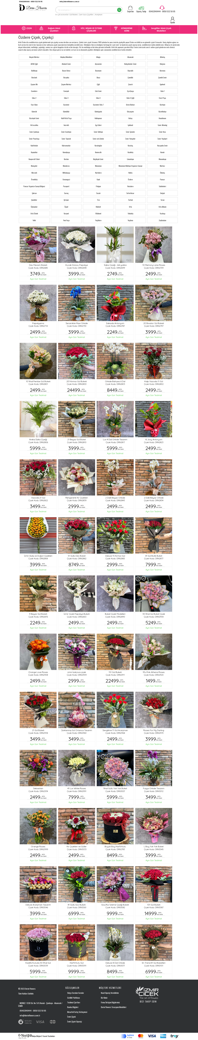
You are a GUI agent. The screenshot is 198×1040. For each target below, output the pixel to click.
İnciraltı (66, 125)
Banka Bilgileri (72, 1007)
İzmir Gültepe (98, 131)
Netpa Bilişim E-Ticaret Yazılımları (43, 1036)
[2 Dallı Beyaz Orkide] (115, 477)
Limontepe (130, 159)
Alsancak (130, 57)
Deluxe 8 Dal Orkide (115, 962)
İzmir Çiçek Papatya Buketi (77, 614)
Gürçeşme (130, 111)
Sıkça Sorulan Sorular (75, 992)
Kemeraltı (98, 152)
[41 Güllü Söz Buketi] (76, 884)
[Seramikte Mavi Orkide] (76, 303)
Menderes (66, 166)
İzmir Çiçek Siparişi (74, 1021)
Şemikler (34, 200)
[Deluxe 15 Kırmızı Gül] (115, 535)
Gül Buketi (73, 14)
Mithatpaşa (66, 172)
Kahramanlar (66, 145)
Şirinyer (66, 200)
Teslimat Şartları (73, 1002)
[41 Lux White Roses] (76, 768)
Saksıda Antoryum (115, 323)
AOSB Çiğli (34, 64)
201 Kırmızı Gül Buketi (77, 381)
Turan (162, 200)
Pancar (162, 179)
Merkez (162, 166)
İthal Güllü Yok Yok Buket (115, 788)
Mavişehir (34, 166)
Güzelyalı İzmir (34, 118)
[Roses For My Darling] (153, 710)
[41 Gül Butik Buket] (153, 535)
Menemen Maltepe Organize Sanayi (130, 166)
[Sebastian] (38, 768)
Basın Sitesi (66, 70)
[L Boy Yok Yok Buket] (153, 826)
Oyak (98, 179)
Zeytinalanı (162, 220)
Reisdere (130, 186)
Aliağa (98, 57)
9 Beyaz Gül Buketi (38, 614)
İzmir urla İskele (98, 138)
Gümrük (34, 111)
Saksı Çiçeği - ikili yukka (115, 265)
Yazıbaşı (162, 213)
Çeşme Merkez (66, 84)
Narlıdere (98, 172)
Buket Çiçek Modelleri (115, 614)
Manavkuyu (162, 159)
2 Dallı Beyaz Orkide (115, 497)
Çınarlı (130, 84)
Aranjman (98, 14)
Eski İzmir (98, 91)
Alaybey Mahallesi (66, 57)
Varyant (66, 213)
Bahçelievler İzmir (130, 64)
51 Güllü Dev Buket (77, 555)
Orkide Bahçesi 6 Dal (115, 381)
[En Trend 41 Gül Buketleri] (153, 942)
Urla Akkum (162, 206)
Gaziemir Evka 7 (98, 104)
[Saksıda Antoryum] (115, 303)
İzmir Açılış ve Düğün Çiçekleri (38, 555)
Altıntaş (162, 57)
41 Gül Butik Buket (153, 555)
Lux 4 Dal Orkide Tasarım (115, 439)
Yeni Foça (66, 220)
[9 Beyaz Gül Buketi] (38, 593)
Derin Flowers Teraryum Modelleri (113, 1007)
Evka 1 (162, 91)
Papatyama (38, 323)
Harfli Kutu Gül (77, 962)
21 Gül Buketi (38, 730)
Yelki (34, 220)
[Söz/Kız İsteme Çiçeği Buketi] (115, 884)
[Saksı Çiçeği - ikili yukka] (115, 245)
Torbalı (130, 200)
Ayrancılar (98, 64)
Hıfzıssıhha (34, 125)
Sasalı (98, 193)
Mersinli (34, 172)
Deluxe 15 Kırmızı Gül (115, 555)
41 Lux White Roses (76, 788)
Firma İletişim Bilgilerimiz (110, 1002)
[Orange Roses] (38, 826)
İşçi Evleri (98, 125)
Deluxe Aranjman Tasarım (38, 904)
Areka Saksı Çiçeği (38, 439)
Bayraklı (130, 70)
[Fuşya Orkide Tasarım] (153, 768)
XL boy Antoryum (153, 439)
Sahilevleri (162, 186)
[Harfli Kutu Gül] (76, 942)
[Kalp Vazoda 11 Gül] (153, 361)
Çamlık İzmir (162, 77)
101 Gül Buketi (153, 904)
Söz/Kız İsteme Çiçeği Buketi (115, 904)
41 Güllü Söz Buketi (77, 904)
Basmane (98, 70)
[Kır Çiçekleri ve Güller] (76, 826)
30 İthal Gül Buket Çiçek (154, 614)
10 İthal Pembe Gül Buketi (38, 381)
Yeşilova (130, 220)
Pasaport (66, 186)
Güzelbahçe (162, 111)
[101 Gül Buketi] (153, 884)
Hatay (130, 118)
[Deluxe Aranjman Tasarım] (38, 884)
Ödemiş (162, 172)
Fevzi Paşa (162, 98)
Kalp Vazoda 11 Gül (153, 381)
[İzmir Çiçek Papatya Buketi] (76, 593)
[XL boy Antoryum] (153, 419)
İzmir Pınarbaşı (34, 138)
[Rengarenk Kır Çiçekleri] (76, 477)
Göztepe (162, 104)
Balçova (162, 64)
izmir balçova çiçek (76, 672)
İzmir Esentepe (66, 131)
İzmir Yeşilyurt (162, 138)
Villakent (98, 213)
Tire (98, 200)
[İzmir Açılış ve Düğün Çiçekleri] (38, 535)
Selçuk (162, 193)
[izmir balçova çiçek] (76, 652)
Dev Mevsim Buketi (38, 265)
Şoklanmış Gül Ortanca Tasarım (76, 730)
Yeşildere (98, 220)
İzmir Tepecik (66, 138)
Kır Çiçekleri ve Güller (77, 846)
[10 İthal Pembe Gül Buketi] (38, 361)
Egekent (162, 84)
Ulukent (98, 206)
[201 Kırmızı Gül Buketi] (76, 361)
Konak (162, 152)
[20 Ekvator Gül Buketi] (153, 303)
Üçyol (66, 206)
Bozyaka (66, 77)
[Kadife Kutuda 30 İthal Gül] (38, 942)
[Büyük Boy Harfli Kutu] (115, 826)
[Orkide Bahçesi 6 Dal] (115, 361)
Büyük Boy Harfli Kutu (115, 846)
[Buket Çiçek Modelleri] (115, 593)
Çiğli (98, 84)
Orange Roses (38, 846)
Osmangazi (66, 179)
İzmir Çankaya (34, 131)
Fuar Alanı (34, 104)
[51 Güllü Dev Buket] (76, 535)
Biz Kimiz (104, 997)
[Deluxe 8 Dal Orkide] (115, 942)
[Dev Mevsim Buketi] (38, 245)
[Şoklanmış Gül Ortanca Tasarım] (76, 710)
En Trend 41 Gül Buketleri (153, 962)
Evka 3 (66, 98)
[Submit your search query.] (119, 9)
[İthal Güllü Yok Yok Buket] (115, 768)
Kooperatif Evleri (34, 159)
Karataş (130, 145)
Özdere (130, 179)
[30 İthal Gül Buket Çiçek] (153, 593)
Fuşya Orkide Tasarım (153, 788)
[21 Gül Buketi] (38, 710)
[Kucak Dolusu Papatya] (76, 245)
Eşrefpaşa (130, 91)
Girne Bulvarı (130, 104)
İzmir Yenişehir (130, 138)
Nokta (130, 172)
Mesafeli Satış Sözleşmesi (77, 1011)
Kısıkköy (130, 152)
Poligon (98, 186)
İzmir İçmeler (130, 131)
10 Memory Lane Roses (153, 265)
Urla (130, 206)
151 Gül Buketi (115, 672)
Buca (98, 77)
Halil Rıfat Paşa (66, 118)
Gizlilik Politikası (73, 997)
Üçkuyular (34, 206)
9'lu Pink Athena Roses (154, 672)
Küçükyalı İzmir (98, 159)
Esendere (34, 91)
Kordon (66, 159)
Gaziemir (66, 104)
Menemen (98, 166)
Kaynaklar (34, 152)
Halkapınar (98, 118)
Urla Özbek (34, 213)
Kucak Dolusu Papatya (76, 265)
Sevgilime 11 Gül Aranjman (115, 730)
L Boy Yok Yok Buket (154, 846)
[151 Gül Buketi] (115, 652)
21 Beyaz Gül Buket (76, 439)
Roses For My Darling (153, 730)
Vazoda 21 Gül (38, 497)
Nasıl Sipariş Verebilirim (110, 992)
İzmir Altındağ (162, 125)
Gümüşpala (98, 111)
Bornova (162, 70)
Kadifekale (34, 145)
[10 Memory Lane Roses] (153, 245)
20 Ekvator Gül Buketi (153, 323)
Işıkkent (130, 125)
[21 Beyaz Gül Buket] (76, 419)
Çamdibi (130, 77)
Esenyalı (66, 91)
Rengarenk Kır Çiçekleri (76, 497)
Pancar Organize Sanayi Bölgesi (34, 186)
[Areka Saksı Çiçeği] (38, 419)
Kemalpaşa (66, 152)
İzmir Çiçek (71, 1016)
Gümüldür (66, 111)
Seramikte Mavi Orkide (77, 323)
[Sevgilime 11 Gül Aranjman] (115, 710)
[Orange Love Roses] (38, 652)
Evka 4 (98, 98)
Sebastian (38, 788)
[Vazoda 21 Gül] (38, 477)
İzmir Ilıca (162, 131)
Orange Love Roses (38, 672)
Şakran (34, 193)
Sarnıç (66, 193)
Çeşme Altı (34, 84)
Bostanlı (34, 77)
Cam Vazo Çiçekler (86, 14)
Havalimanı (162, 118)
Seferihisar (130, 193)
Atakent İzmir (66, 64)
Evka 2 (34, 98)
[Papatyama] (38, 303)
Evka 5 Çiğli (130, 98)
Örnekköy (34, 179)
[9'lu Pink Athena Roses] (153, 652)
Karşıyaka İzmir (162, 145)
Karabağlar (98, 145)
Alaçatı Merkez (34, 57)
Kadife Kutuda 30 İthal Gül (38, 962)
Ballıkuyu (34, 70)
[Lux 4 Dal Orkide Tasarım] (115, 419)
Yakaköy (130, 213)
